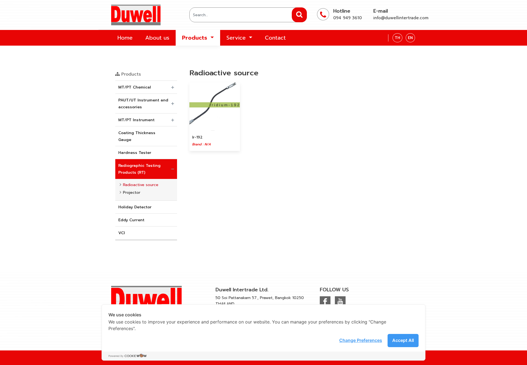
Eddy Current (131, 220)
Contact (275, 38)
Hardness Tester (134, 153)
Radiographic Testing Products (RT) (139, 169)
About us (157, 38)
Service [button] (237, 38)
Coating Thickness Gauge (136, 136)
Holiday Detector (135, 207)
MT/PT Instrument (136, 120)
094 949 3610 (347, 18)
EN (410, 38)
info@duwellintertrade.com (400, 18)
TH (397, 38)
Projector (131, 192)
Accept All (403, 340)
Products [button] (195, 38)
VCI (121, 233)
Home (125, 38)
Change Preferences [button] (360, 340)
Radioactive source (140, 185)
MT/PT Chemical (134, 87)
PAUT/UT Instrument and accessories (143, 103)
